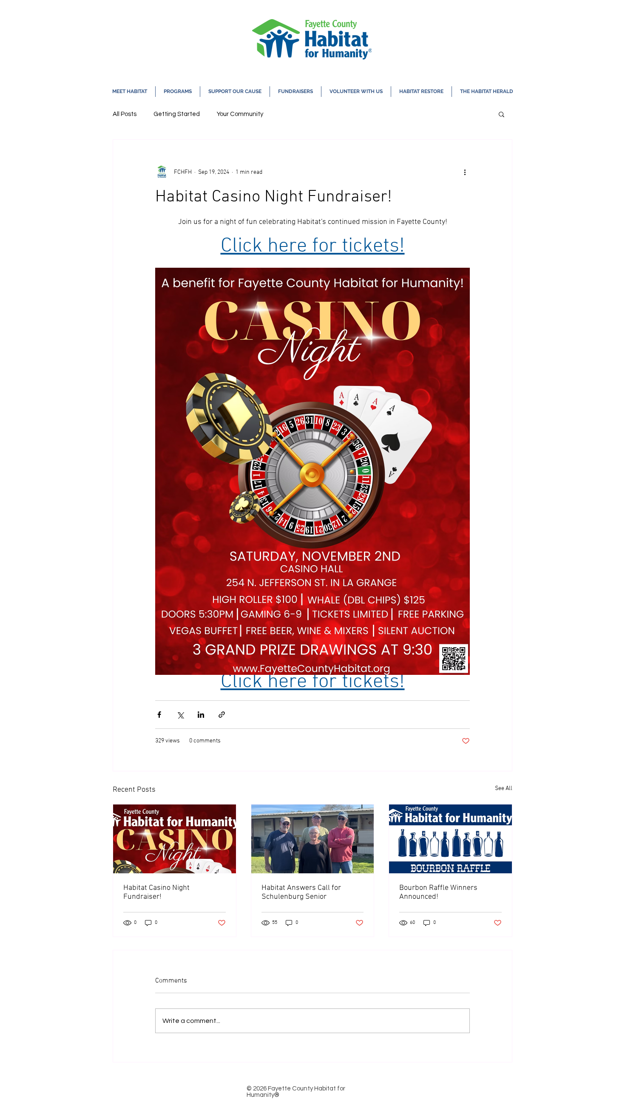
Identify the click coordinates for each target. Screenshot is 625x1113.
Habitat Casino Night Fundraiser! (156, 892)
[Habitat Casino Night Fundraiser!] (174, 838)
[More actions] (465, 172)
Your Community (240, 114)
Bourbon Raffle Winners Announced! (438, 892)
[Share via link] (222, 715)
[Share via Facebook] (159, 715)
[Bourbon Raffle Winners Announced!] (450, 838)
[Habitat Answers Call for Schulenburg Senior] (312, 838)
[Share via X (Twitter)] (180, 715)
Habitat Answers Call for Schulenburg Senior (301, 892)
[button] (129, 91)
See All (503, 788)
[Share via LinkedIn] (201, 715)
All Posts (124, 114)
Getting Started (176, 114)
